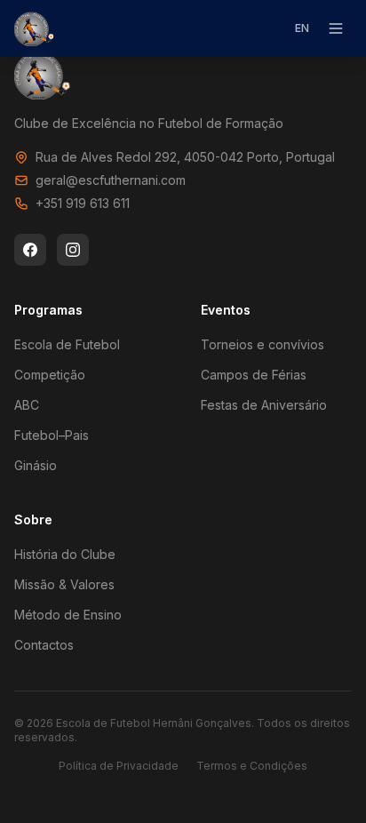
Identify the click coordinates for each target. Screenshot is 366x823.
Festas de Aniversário (264, 404)
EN (302, 28)
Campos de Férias (253, 374)
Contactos (44, 644)
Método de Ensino (68, 614)
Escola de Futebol (67, 344)
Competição (49, 374)
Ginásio (35, 465)
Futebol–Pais (51, 435)
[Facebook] (30, 250)
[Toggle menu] (336, 28)
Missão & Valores (64, 584)
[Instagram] (73, 250)
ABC (26, 404)
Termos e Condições (251, 765)
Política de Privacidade (119, 765)
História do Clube (64, 554)
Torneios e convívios (262, 344)
